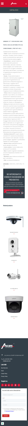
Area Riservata (4, 368)
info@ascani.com (7, 361)
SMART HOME (19, 163)
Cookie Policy (4, 373)
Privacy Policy (4, 376)
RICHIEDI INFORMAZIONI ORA (13, 193)
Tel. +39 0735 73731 (7, 359)
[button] (22, 19)
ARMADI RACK (12, 163)
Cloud (2, 370)
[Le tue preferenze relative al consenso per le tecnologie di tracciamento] (2, 423)
